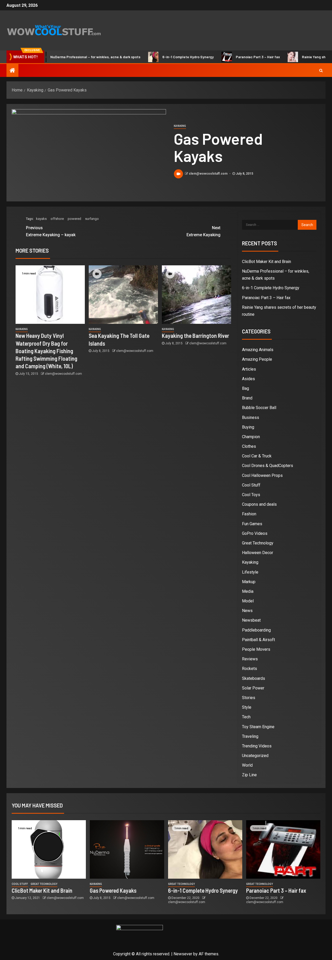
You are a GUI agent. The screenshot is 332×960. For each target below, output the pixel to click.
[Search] (321, 70)
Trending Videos (257, 746)
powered (74, 219)
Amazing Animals (257, 349)
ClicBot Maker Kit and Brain (266, 261)
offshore (57, 219)
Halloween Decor (257, 552)
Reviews (250, 658)
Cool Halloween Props (262, 475)
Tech (246, 716)
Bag (245, 388)
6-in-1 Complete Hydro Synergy (171, 57)
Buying (248, 427)
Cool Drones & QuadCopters (267, 465)
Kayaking (180, 125)
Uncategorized (255, 755)
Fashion (249, 513)
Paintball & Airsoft (258, 639)
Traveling (250, 736)
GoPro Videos (254, 533)
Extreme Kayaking (203, 231)
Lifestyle (250, 572)
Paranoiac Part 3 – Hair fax (241, 57)
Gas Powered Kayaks (113, 890)
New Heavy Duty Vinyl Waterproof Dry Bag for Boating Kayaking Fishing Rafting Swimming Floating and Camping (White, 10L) (46, 350)
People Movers (256, 649)
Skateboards (253, 678)
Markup (248, 581)
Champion (251, 436)
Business (250, 417)
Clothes (249, 446)
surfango (92, 219)
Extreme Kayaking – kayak (50, 231)
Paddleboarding (256, 630)
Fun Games (252, 523)
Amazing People (257, 359)
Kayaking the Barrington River (195, 335)
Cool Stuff (251, 485)
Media (247, 591)
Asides (248, 378)
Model (248, 601)
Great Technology (257, 543)
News (247, 610)
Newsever (183, 953)
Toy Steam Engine (258, 726)
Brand (247, 398)
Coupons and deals (259, 504)
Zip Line (249, 774)
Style (246, 707)
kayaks (41, 219)
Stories (248, 697)
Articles (249, 369)
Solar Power (253, 688)
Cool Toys (251, 494)
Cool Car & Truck (257, 455)
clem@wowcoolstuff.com (208, 173)
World (247, 765)
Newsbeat (251, 620)
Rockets (249, 668)
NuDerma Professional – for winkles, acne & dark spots (78, 57)
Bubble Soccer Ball (259, 407)
